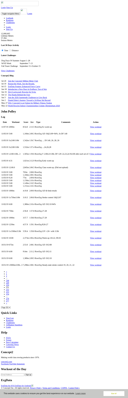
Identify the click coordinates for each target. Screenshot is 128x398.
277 (7, 301)
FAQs (8, 338)
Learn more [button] (81, 393)
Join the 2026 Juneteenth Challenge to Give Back (27, 97)
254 (7, 294)
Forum (8, 340)
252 (7, 290)
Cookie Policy (73, 388)
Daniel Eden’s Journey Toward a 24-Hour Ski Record (29, 100)
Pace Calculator (12, 342)
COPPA (64, 388)
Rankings (10, 20)
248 (7, 281)
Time (6, 50)
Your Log (10, 318)
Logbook (9, 18)
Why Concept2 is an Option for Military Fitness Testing (30, 103)
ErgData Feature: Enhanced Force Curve (24, 86)
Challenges (10, 23)
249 (7, 283)
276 (7, 299)
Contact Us (10, 347)
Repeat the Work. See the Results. (21, 84)
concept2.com (6, 362)
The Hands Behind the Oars (19, 95)
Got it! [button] (114, 393)
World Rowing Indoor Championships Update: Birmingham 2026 (34, 106)
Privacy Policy (35, 388)
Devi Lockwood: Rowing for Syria (22, 92)
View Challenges (7, 71)
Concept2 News (12, 344)
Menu (10, 14)
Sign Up (9, 8)
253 (7, 292)
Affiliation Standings (14, 325)
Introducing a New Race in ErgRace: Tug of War (27, 89)
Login (3, 8)
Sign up (28, 375)
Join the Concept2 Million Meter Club (23, 81)
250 (7, 285)
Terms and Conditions (51, 388)
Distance (15, 50)
